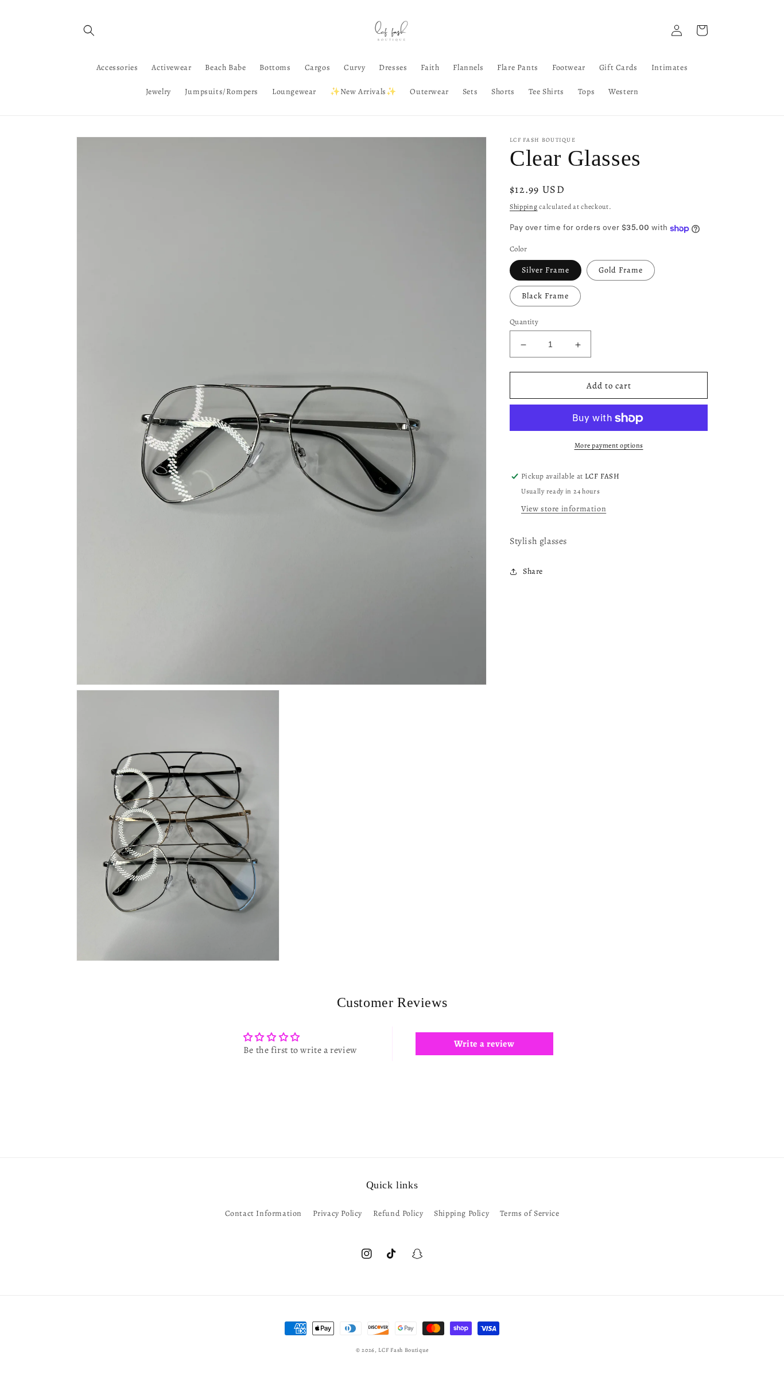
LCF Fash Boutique (403, 1350)
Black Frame (545, 296)
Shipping (524, 206)
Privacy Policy (337, 1213)
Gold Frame (621, 270)
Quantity (524, 322)
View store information (563, 509)
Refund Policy (398, 1213)
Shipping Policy (461, 1213)
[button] (89, 30)
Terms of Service (530, 1213)
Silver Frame (545, 270)
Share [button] (533, 571)
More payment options (609, 445)
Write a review (484, 1043)
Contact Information (263, 1213)
